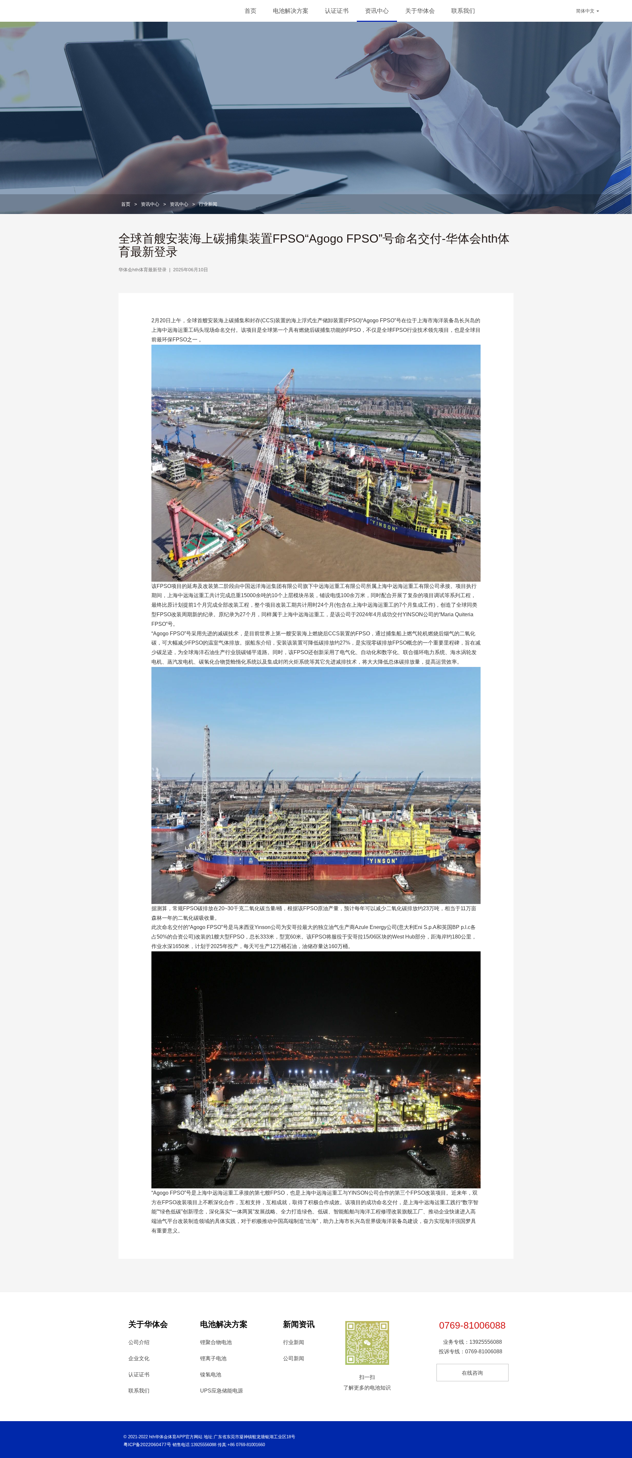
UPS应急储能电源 (221, 1390)
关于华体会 (420, 11)
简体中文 (586, 10)
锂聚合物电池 (216, 1342)
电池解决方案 (290, 11)
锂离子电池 (213, 1358)
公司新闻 (293, 1358)
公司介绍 (138, 1342)
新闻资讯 (299, 1324)
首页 (250, 11)
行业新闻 (208, 204)
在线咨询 (472, 1373)
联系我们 (463, 11)
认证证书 (337, 11)
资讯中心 (377, 11)
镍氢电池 (210, 1374)
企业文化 (138, 1358)
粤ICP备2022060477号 (147, 1444)
